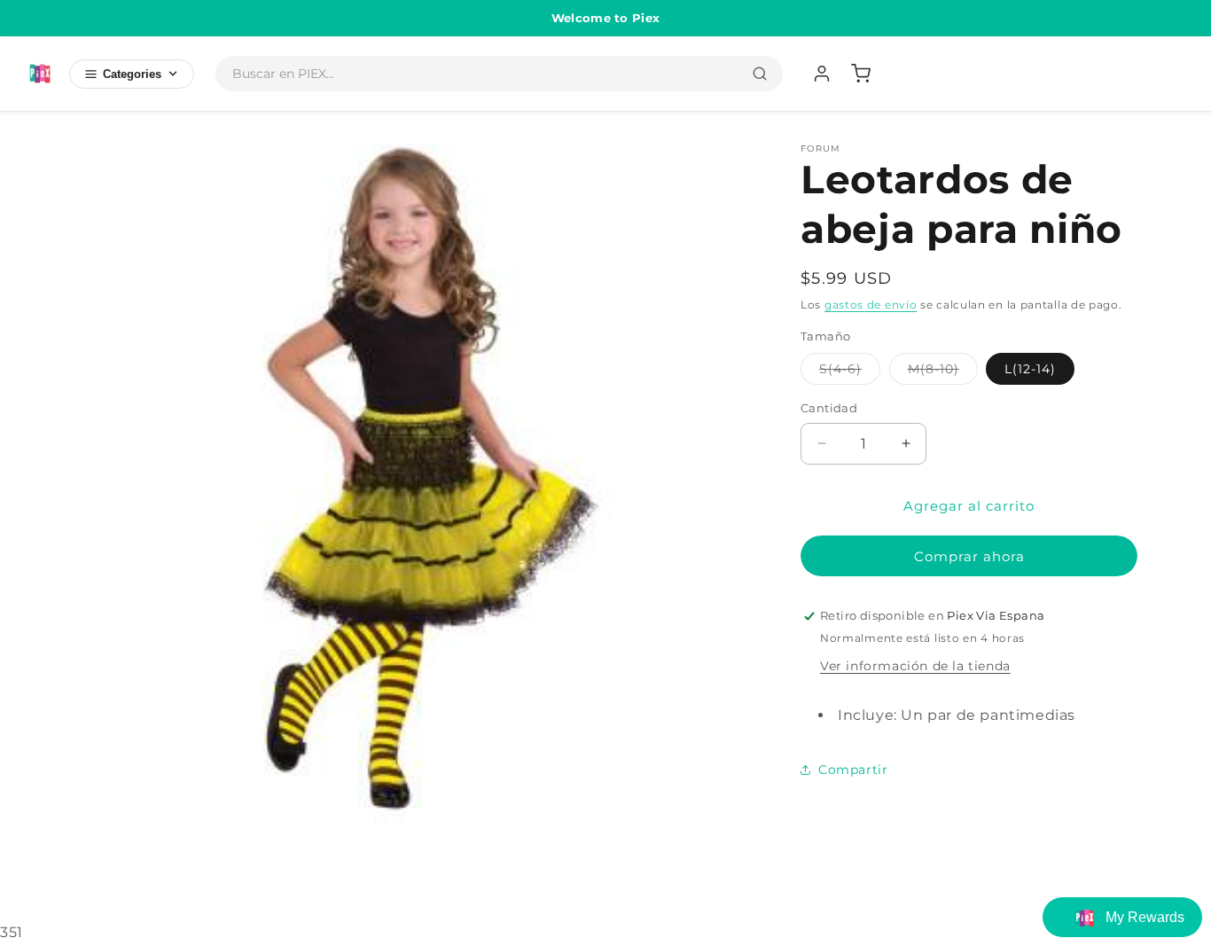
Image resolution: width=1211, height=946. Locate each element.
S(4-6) (849, 372)
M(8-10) (943, 372)
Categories (132, 74)
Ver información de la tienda (915, 666)
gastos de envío (871, 304)
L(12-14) (1030, 369)
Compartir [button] (852, 770)
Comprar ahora (969, 556)
